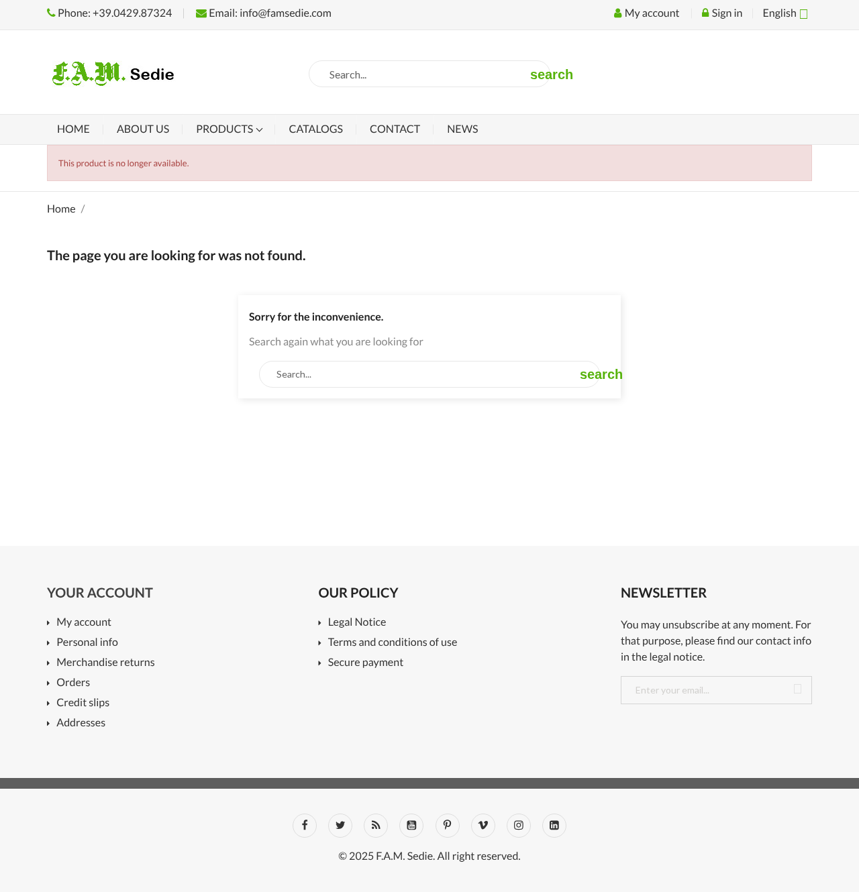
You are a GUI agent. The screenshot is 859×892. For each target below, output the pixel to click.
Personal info (87, 643)
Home (73, 129)
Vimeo (483, 826)
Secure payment (365, 663)
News (462, 129)
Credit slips (82, 703)
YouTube (411, 826)
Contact (395, 129)
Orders (73, 683)
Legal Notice (357, 622)
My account (83, 622)
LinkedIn (554, 826)
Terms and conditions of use (392, 643)
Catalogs (316, 129)
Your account (100, 593)
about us (143, 129)
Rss (376, 826)
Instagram (519, 826)
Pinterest (448, 826)
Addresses (80, 723)
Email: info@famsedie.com (269, 13)
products (225, 129)
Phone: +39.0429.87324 (114, 13)
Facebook (305, 826)
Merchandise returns (105, 663)
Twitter (340, 826)
